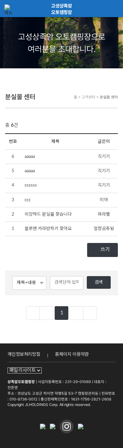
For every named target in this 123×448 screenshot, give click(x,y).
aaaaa (30, 156)
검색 (99, 282)
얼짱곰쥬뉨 (104, 229)
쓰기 (104, 249)
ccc (28, 200)
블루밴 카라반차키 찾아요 (48, 229)
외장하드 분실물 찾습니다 (48, 214)
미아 (104, 200)
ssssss (31, 185)
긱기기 (104, 156)
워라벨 (104, 214)
